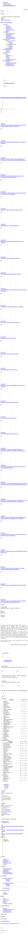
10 (2, 809)
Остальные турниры (10, 38)
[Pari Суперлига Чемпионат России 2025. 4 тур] (9, 798)
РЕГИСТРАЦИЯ (8, 22)
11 (4, 809)
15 (9, 809)
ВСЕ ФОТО (7, 814)
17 (3, 810)
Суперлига (3, 698)
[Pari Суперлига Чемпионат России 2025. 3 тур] (2, 798)
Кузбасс (8, 50)
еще (2, 836)
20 (7, 810)
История (8, 26)
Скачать (8, 58)
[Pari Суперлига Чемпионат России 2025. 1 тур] (6, 795)
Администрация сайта (11, 63)
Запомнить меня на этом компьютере (11, 16)
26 (2, 806)
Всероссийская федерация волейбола (14, 833)
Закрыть (25, 9)
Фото (7, 54)
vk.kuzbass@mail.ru (7, 4)
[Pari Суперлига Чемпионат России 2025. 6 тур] (2, 801)
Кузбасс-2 (8, 51)
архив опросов (4, 821)
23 (2, 811)
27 (3, 806)
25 (4, 811)
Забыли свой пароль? (6, 20)
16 (2, 810)
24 (3, 811)
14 (8, 809)
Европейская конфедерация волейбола (15, 830)
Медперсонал (9, 48)
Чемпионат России (10, 33)
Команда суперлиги (7, 878)
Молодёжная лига (5, 740)
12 (5, 809)
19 (6, 810)
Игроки (10, 42)
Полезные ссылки (10, 65)
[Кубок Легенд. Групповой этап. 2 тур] (2, 794)
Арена (7, 31)
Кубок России (9, 34)
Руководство (9, 27)
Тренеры (11, 43)
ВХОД (2, 22)
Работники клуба (10, 29)
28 (4, 806)
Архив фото (9, 55)
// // (2, 930)
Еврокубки (8, 35)
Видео (7, 56)
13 (6, 809)
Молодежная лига (10, 37)
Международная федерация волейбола (15, 826)
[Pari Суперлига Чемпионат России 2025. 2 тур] (4, 797)
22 (10, 810)
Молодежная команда (8, 883)
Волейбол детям (9, 64)
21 (8, 810)
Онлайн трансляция (10, 59)
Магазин (8, 61)
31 (8, 806)
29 (6, 806)
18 (4, 810)
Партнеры (8, 28)
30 (7, 806)
